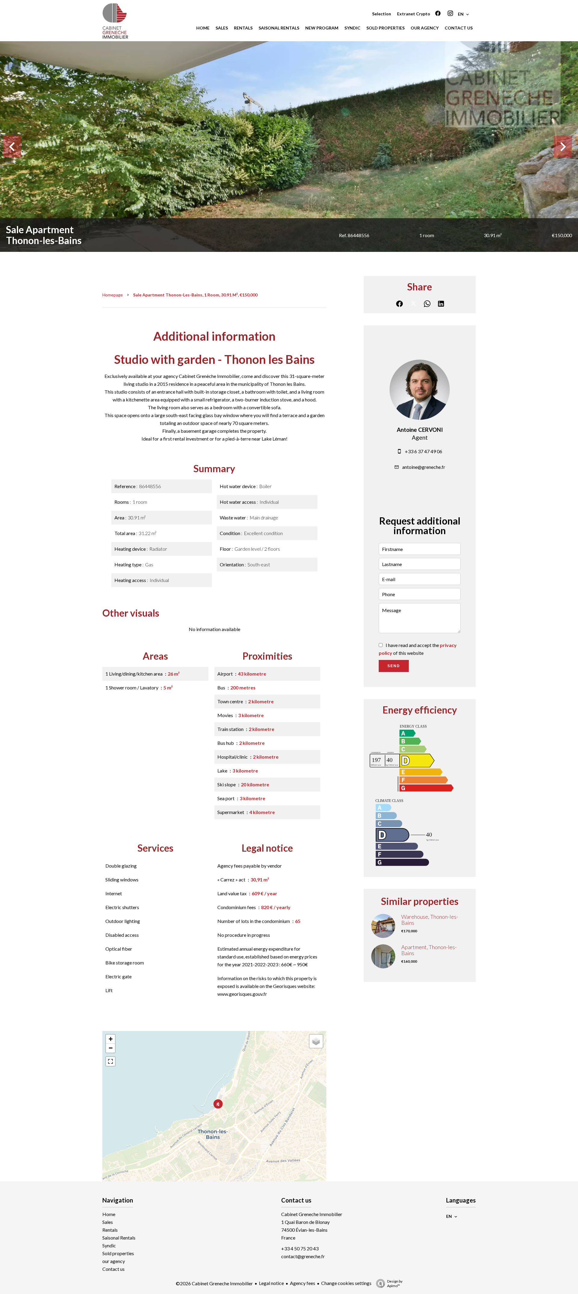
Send (393, 666)
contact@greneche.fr (303, 1256)
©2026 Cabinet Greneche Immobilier (214, 1283)
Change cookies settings (346, 1283)
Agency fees (302, 1283)
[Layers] (316, 1041)
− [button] (111, 1048)
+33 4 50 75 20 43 (300, 1248)
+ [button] (111, 1039)
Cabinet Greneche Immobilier (311, 1214)
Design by (394, 1283)
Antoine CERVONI (420, 429)
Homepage (112, 294)
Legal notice (271, 1283)
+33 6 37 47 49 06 (423, 451)
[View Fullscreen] (110, 1061)
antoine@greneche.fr (423, 467)
